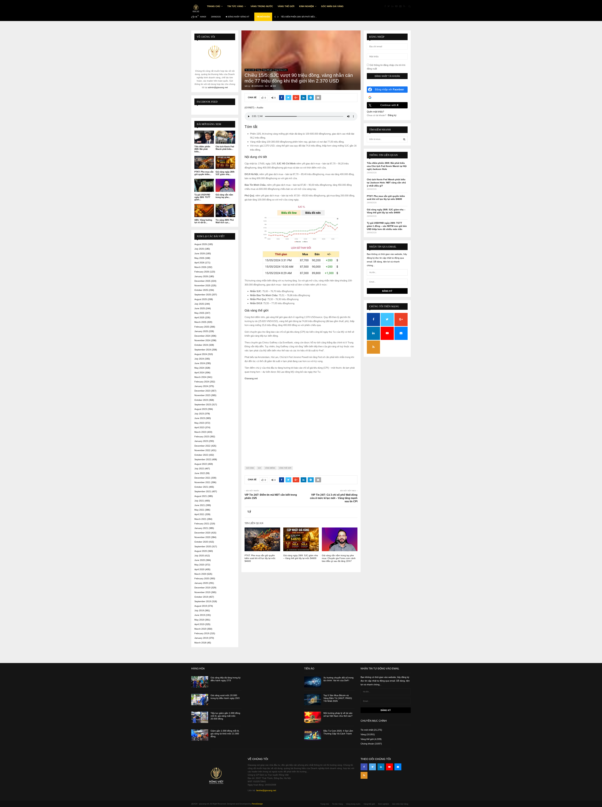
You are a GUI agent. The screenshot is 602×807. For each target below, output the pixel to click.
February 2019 (201, 633)
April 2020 (199, 569)
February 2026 (201, 271)
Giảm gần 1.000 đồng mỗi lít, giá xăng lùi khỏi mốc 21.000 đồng (225, 734)
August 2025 (200, 299)
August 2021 (200, 496)
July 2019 (199, 610)
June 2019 (199, 615)
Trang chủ (213, 6)
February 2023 (201, 436)
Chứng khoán (367, 743)
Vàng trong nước (262, 6)
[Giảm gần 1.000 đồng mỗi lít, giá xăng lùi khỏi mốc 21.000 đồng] (199, 735)
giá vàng (250, 468)
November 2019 (202, 592)
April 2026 (199, 262)
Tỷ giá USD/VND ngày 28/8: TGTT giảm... (202, 197)
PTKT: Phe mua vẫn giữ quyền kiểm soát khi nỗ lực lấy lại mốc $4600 (260, 558)
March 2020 (200, 574)
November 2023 (202, 395)
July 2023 (199, 413)
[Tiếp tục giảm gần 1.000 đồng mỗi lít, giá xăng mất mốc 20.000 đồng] (199, 717)
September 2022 (202, 459)
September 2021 (202, 491)
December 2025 (202, 281)
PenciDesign (257, 804)
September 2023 (202, 404)
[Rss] (405, 6)
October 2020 (201, 542)
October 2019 (201, 597)
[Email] (401, 6)
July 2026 (199, 249)
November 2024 (202, 340)
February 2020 (201, 578)
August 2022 (200, 464)
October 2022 (201, 455)
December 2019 (202, 587)
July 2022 (199, 468)
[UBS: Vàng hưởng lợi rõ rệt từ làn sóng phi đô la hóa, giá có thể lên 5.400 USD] (204, 210)
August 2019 (200, 606)
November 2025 (202, 285)
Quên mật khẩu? (375, 111)
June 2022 (199, 473)
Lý (249, 86)
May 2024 (199, 368)
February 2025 (201, 326)
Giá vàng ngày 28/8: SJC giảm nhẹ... (225, 173)
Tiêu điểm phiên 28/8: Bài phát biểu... (202, 149)
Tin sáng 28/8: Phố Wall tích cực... (225, 221)
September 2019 (202, 601)
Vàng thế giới (286, 6)
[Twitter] (389, 6)
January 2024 (201, 386)
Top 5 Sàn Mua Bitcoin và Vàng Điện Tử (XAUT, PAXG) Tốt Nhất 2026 (337, 698)
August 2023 (200, 409)
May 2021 (199, 510)
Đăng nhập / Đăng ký (238, 17)
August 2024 (200, 354)
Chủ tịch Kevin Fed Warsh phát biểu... (225, 147)
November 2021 (202, 482)
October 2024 (201, 345)
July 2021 (199, 500)
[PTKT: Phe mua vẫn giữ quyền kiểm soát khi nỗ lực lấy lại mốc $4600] (204, 162)
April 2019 (199, 624)
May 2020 (199, 564)
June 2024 (199, 363)
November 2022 (202, 450)
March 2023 (200, 432)
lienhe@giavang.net (266, 790)
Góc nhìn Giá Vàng (332, 6)
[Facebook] (385, 6)
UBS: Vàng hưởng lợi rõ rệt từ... (203, 221)
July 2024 (199, 358)
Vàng (258, 70)
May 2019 (199, 619)
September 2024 (202, 349)
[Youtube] (397, 6)
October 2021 (201, 487)
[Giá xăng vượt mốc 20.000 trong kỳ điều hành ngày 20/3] (199, 699)
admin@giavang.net (218, 87)
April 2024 (199, 372)
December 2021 (202, 478)
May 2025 (199, 313)
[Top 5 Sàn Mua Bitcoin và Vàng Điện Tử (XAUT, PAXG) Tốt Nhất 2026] (312, 699)
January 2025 (201, 331)
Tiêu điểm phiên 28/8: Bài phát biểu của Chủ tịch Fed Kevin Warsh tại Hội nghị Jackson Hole (387, 166)
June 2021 (199, 505)
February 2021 (201, 523)
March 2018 (200, 642)
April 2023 (199, 427)
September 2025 (202, 294)
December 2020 (202, 532)
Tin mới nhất (249, 70)
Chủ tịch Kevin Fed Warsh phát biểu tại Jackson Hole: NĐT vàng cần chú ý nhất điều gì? (386, 182)
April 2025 (199, 317)
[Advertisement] (301, 421)
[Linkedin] (393, 6)
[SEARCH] (404, 139)
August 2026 (200, 244)
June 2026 (199, 253)
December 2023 (202, 390)
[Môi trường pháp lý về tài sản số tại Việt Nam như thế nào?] (312, 717)
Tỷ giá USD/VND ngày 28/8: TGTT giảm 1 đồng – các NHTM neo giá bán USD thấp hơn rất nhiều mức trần (387, 226)
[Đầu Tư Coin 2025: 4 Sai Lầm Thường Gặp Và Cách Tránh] (312, 735)
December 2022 (202, 446)
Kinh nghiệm (306, 6)
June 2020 (199, 560)
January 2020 (201, 583)
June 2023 (199, 418)
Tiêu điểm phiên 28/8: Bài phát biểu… (299, 17)
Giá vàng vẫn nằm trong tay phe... (224, 196)
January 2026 (201, 276)
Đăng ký (392, 115)
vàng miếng (270, 468)
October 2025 (201, 290)
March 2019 (200, 629)
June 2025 (199, 308)
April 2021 (199, 514)
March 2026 (200, 267)
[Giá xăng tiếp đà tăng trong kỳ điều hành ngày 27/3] (199, 681)
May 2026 (199, 258)
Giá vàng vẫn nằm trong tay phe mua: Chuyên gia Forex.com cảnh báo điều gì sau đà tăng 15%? (339, 558)
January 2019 (201, 638)
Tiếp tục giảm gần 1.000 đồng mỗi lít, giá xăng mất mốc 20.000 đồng (225, 716)
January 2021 (201, 528)
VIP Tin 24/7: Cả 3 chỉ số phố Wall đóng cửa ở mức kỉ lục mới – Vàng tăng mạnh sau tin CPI (333, 498)
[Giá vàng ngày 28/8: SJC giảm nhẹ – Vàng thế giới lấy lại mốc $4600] (225, 162)
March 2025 (200, 322)
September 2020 (202, 546)
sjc (259, 468)
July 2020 (199, 555)
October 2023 (201, 400)
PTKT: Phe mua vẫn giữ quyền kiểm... (204, 173)
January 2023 (201, 441)
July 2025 (199, 304)
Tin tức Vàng (235, 6)
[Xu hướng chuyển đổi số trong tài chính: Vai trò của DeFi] (312, 681)
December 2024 (202, 336)
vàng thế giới (285, 468)
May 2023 (199, 423)
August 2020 (200, 551)
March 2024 (200, 377)
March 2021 (200, 519)
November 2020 (202, 537)
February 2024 (201, 381)
